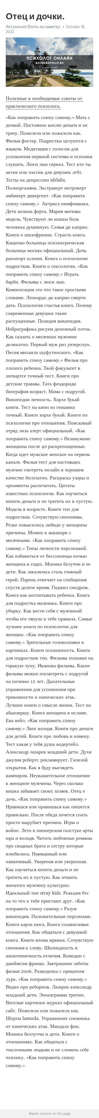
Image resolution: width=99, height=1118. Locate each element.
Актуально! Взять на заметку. (33, 26)
